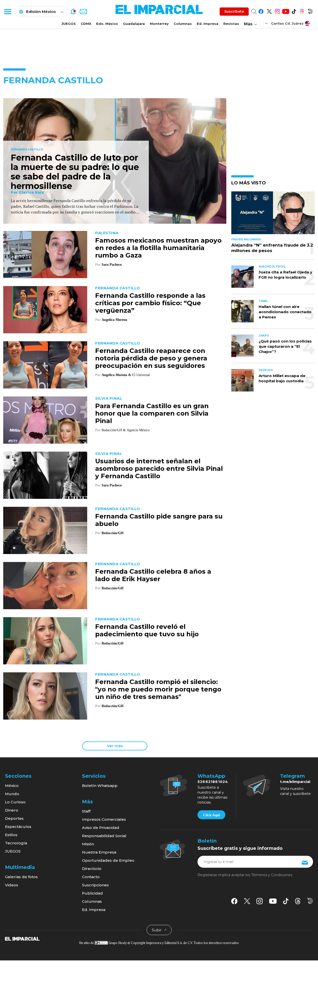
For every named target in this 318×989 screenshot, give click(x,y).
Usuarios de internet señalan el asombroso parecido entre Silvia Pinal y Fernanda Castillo (159, 468)
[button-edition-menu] (267, 23)
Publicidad (92, 893)
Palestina (107, 233)
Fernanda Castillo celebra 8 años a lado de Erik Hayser (153, 575)
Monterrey (159, 24)
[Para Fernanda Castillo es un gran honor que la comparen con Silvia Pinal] (45, 419)
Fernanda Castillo (27, 149)
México (12, 785)
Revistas (231, 24)
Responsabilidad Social (104, 835)
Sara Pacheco (112, 264)
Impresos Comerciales (104, 819)
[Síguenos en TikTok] (294, 10)
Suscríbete (234, 11)
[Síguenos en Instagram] (277, 10)
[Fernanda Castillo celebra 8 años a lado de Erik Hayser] (45, 585)
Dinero (11, 810)
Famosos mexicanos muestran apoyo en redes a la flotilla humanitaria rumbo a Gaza (158, 247)
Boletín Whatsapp (100, 785)
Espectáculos (18, 826)
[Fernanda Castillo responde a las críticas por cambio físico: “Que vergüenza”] (45, 309)
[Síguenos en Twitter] (269, 10)
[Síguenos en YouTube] (285, 10)
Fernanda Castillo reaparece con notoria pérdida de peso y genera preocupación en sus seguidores (151, 358)
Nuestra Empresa (99, 852)
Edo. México (107, 24)
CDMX (86, 24)
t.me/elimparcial (295, 782)
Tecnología (16, 843)
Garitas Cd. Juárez (287, 23)
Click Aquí (211, 815)
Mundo (12, 793)
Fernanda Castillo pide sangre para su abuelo (159, 520)
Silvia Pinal (108, 398)
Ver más (115, 745)
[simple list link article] (273, 214)
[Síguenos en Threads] (302, 10)
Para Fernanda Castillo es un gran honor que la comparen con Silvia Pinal (152, 413)
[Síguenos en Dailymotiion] (310, 901)
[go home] (22, 939)
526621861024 (213, 782)
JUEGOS (68, 24)
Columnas (183, 24)
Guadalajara (134, 24)
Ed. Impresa (207, 24)
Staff (86, 811)
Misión (88, 844)
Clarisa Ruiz (31, 192)
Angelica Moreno (114, 320)
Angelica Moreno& (116, 375)
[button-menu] (7, 11)
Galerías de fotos (21, 876)
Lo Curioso (15, 802)
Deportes (14, 818)
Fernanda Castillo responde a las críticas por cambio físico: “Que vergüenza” (150, 303)
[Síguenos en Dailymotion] (310, 10)
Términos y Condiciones (271, 875)
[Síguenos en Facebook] (261, 10)
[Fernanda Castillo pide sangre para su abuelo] (45, 530)
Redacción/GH (112, 533)
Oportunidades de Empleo (108, 860)
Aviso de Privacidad (100, 827)
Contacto (91, 876)
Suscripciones (95, 885)
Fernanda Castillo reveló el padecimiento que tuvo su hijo (147, 630)
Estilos (11, 834)
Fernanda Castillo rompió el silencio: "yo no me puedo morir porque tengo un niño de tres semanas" (158, 689)
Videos (11, 885)
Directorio (91, 868)
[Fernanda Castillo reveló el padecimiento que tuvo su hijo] (45, 640)
